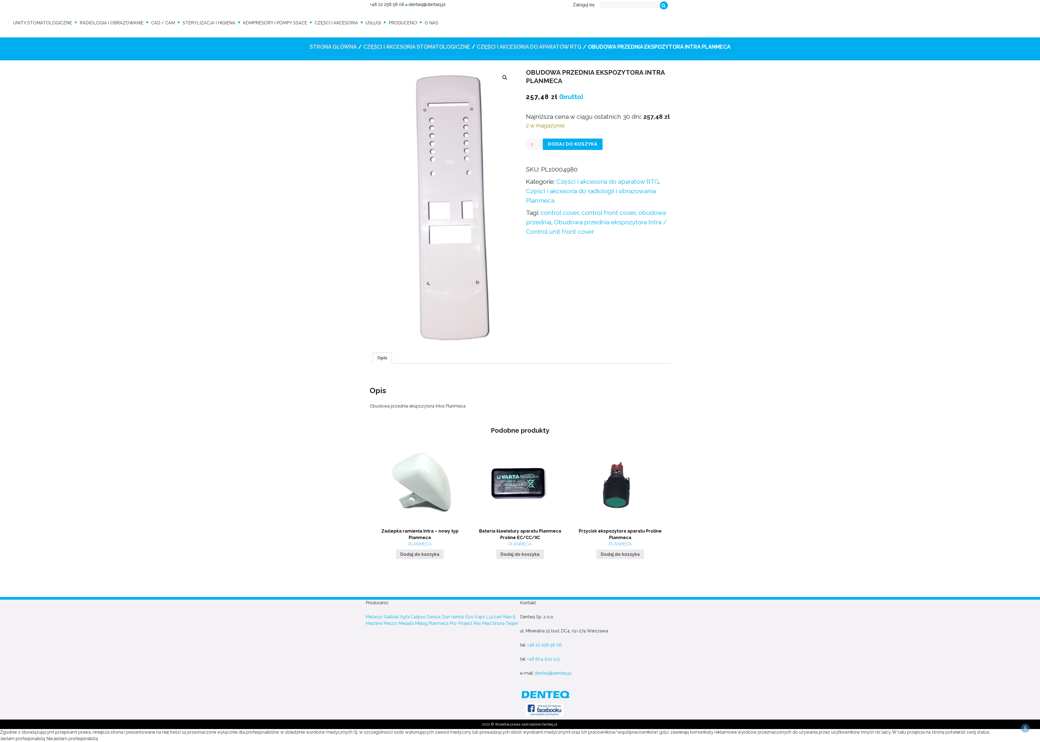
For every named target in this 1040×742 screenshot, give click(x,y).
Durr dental (453, 616)
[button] (505, 78)
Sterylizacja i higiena (209, 22)
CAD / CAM (163, 22)
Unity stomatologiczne (42, 22)
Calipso (418, 616)
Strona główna (333, 47)
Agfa (405, 616)
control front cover (608, 212)
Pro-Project (461, 623)
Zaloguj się (583, 4)
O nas (431, 22)
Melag (421, 623)
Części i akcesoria (336, 22)
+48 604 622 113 (543, 659)
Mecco (390, 623)
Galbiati (391, 616)
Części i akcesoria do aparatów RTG (529, 47)
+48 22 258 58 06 (387, 4)
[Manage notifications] (1025, 728)
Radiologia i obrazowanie (112, 22)
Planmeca (438, 623)
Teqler (512, 623)
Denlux (434, 616)
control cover (559, 212)
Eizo (469, 616)
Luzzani (494, 616)
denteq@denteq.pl (427, 4)
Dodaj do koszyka (572, 144)
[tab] (382, 358)
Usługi (373, 22)
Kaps (480, 616)
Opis (382, 357)
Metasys (374, 616)
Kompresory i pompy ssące (275, 22)
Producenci (403, 22)
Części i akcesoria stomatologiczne (416, 47)
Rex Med (482, 623)
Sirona (498, 623)
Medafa (406, 623)
